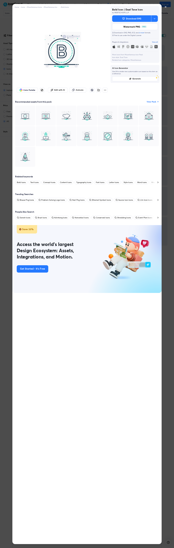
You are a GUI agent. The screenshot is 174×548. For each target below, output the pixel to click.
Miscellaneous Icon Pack (51, 7)
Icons (23, 7)
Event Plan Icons (145, 217)
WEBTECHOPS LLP (121, 13)
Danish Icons (25, 217)
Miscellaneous (135, 60)
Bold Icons (65, 7)
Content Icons (66, 182)
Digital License (135, 35)
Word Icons (142, 182)
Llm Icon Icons (146, 200)
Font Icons (100, 182)
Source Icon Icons (125, 200)
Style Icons (128, 182)
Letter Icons (114, 182)
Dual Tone (124, 57)
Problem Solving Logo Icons (53, 200)
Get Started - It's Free (32, 269)
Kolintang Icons (60, 217)
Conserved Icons (103, 217)
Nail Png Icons (78, 200)
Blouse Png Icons (27, 200)
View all (155, 42)
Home (17, 7)
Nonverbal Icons (81, 217)
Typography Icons (83, 182)
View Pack (151, 102)
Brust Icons (42, 217)
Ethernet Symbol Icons (101, 200)
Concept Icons (49, 182)
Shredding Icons (124, 217)
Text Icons (34, 182)
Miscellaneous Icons (34, 7)
